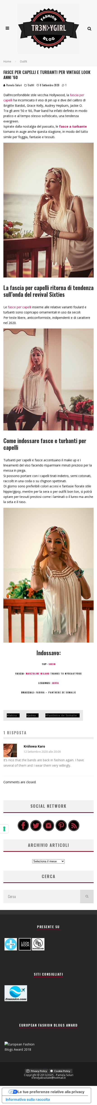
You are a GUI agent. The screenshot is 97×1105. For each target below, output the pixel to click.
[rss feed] (74, 830)
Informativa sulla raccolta (28, 1099)
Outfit (31, 85)
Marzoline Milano (37, 673)
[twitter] (36, 830)
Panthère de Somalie (62, 715)
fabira (13, 715)
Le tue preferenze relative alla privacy (51, 1091)
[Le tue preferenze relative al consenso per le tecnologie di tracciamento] (4, 829)
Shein (51, 664)
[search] (87, 896)
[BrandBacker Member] (38, 949)
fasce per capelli (19, 307)
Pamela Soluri (13, 85)
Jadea (55, 683)
